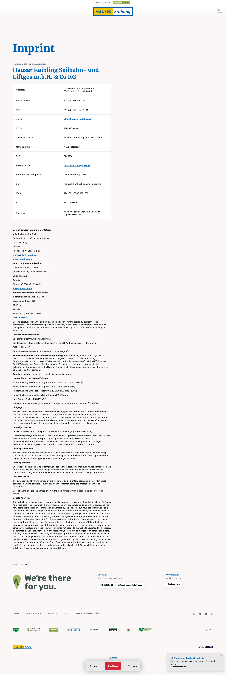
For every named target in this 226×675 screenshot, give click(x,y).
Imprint (16, 613)
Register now (174, 584)
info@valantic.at (28, 255)
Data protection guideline (77, 165)
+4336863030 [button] (106, 585)
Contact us (52, 613)
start (15, 564)
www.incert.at (20, 317)
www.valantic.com (22, 259)
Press (66, 613)
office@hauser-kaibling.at (77, 119)
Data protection (33, 613)
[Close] (221, 655)
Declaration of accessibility (87, 613)
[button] (194, 613)
